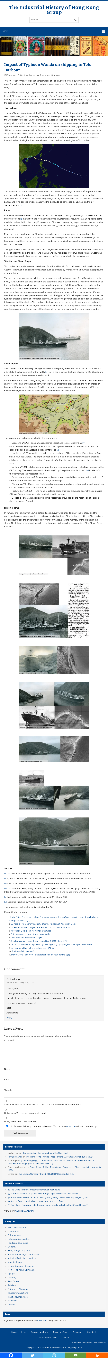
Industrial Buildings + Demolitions (24, 1254)
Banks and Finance (17, 1227)
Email (7, 1080)
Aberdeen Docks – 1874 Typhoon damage (31, 931)
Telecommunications (18, 1293)
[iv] (83, 443)
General (11, 1247)
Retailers (12, 1285)
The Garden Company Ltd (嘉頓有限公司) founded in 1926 (46, 1174)
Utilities (11, 1304)
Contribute (92, 1332)
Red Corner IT (88, 1343)
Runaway (101, 1343)
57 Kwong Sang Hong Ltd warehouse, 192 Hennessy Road (36, 1201)
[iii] (46, 372)
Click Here (42, 1320)
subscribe (71, 1126)
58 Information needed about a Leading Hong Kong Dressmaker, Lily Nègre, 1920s (48, 1197)
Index (23, 1332)
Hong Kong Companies (19, 1250)
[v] (58, 450)
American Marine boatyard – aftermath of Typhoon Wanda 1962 (41, 927)
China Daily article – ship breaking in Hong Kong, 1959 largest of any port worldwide (51, 944)
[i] (21, 205)
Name (8, 1069)
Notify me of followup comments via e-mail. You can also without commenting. (53, 1126)
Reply (9, 1017)
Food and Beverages (18, 1243)
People (11, 1274)
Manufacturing (15, 1262)
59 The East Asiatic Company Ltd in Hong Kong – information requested (43, 1193)
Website (8, 1090)
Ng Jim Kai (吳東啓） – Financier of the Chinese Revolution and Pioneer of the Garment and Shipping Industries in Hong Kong (51, 1162)
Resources (77, 1332)
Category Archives (39, 1332)
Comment (9, 1040)
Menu (6, 31)
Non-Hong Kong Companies (21, 1270)
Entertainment (15, 1235)
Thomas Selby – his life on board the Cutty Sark (45, 1153)
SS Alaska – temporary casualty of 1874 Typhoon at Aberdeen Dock (43, 924)
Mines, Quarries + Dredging (20, 1266)
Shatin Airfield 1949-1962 (23, 951)
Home (14, 1332)
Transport (12, 1300)
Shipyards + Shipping (50, 75)
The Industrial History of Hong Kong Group (54, 9)
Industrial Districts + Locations (22, 1258)
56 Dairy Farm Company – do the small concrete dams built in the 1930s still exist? (47, 1205)
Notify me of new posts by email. (20, 1121)
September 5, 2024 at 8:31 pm (20, 982)
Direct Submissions (48, 1338)
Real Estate (13, 1281)
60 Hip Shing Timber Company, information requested (34, 1189)
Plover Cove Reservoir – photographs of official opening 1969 (40, 954)
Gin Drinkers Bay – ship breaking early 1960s (32, 948)
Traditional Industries (18, 1297)
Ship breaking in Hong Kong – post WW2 (30, 934)
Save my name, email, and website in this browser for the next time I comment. (42, 1105)
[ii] (21, 219)
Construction (14, 1231)
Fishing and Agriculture (19, 1239)
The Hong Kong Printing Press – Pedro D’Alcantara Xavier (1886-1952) (59, 1157)
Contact (65, 1338)
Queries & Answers (14, 1183)
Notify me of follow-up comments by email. (25, 1113)
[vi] (87, 470)
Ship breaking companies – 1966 (26, 937)
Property (12, 1277)
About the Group (60, 1332)
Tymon (32, 75)
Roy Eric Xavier (15, 1157)
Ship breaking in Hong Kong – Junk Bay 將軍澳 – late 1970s (39, 941)
